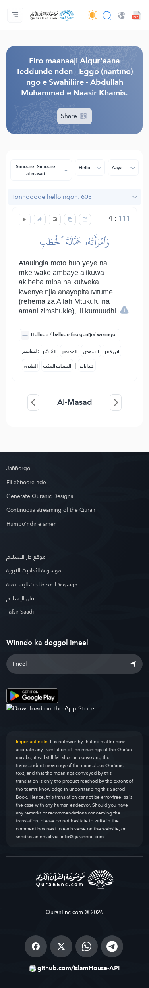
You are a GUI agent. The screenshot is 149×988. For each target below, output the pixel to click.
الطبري (31, 366)
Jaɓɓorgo (18, 468)
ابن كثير (111, 351)
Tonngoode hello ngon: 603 (52, 196)
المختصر (69, 351)
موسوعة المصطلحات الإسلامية (41, 584)
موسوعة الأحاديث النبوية (33, 570)
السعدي (91, 351)
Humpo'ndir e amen (31, 524)
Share (70, 116)
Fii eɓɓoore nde (26, 482)
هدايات (87, 366)
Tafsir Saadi (20, 612)
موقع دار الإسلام (26, 556)
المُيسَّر (49, 351)
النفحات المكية (57, 366)
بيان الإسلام (20, 598)
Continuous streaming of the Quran (50, 510)
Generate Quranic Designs (39, 496)
